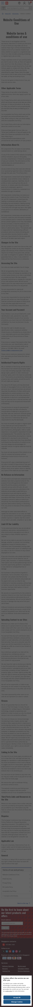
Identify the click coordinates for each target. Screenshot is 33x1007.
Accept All (16, 997)
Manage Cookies (17, 1002)
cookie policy (8, 991)
